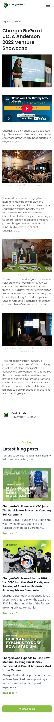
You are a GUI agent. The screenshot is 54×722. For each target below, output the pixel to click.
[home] (15, 5)
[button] (47, 5)
